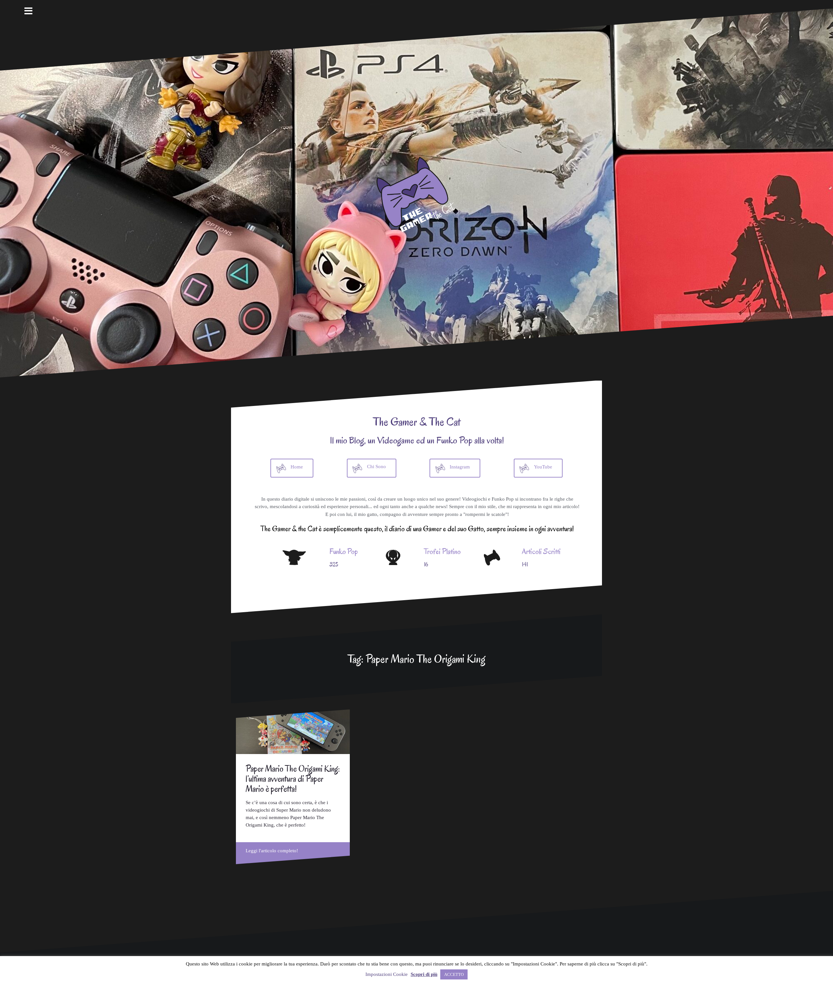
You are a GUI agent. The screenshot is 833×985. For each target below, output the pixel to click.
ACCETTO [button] (454, 974)
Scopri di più (424, 974)
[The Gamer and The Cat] (416, 193)
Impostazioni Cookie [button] (386, 974)
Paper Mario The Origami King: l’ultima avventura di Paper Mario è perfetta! (293, 779)
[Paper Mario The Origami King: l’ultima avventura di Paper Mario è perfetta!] (293, 731)
